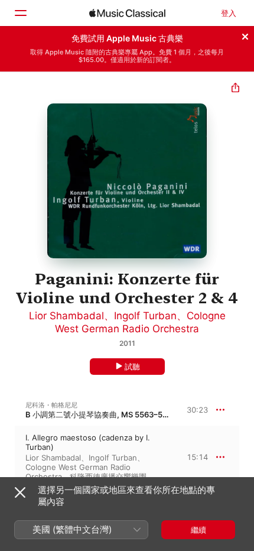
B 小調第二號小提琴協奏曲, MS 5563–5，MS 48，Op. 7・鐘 (130, 414)
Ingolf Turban (145, 316)
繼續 (198, 529)
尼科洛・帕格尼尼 (51, 405)
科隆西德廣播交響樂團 (108, 476)
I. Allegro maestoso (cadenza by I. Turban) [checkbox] (87, 442)
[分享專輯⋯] (235, 89)
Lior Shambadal (66, 316)
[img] (127, 13)
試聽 (132, 366)
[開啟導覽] (20, 13)
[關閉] (245, 35)
